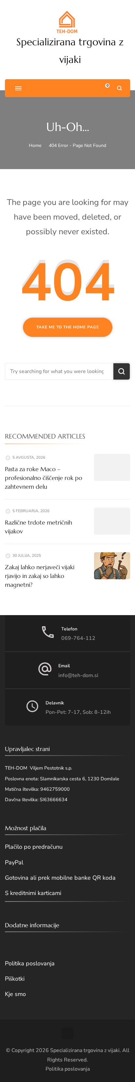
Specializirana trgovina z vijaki (85, 1050)
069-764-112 (78, 638)
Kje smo (15, 994)
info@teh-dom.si (78, 675)
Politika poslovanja (30, 963)
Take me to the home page (67, 327)
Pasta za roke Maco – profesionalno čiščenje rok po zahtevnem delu (43, 477)
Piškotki (15, 979)
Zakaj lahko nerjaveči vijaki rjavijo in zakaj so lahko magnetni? (39, 575)
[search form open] (119, 88)
